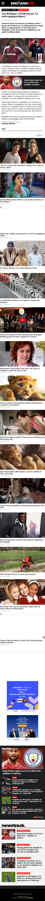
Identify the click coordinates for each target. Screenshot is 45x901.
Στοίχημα (22, 899)
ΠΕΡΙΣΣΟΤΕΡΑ (39, 817)
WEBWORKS (30, 898)
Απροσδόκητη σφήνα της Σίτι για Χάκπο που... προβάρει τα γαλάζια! (33, 82)
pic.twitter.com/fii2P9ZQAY (26, 119)
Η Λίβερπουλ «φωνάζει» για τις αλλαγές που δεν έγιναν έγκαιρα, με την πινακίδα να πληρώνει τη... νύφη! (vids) (27, 791)
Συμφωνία (39, 131)
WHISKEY (25, 896)
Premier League (23, 10)
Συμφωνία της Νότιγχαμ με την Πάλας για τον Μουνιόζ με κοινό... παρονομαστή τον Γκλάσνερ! (27, 801)
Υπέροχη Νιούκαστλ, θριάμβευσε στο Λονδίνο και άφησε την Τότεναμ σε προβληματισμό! (25, 782)
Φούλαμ (4, 131)
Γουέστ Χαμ (31, 131)
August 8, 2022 (18, 122)
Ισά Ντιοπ (10, 131)
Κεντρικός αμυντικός (20, 131)
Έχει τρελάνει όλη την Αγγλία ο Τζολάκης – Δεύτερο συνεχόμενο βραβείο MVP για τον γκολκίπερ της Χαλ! (27, 811)
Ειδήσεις (14, 10)
